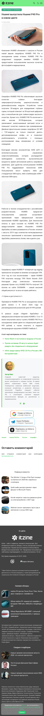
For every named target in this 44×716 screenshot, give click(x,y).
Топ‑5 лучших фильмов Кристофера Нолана (24, 664)
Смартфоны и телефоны (12, 9)
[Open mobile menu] (41, 3)
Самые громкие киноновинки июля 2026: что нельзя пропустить (26, 674)
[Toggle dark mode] (38, 3)
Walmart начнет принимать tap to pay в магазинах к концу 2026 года (25, 509)
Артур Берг (9, 374)
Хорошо (22, 712)
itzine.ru (24, 705)
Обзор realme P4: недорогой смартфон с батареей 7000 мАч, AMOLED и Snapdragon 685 (26, 603)
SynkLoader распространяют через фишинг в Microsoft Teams (24, 488)
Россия (24, 437)
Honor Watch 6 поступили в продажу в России (23, 339)
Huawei (4, 437)
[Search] (34, 3)
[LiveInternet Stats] (17, 561)
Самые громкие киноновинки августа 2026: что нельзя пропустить (25, 654)
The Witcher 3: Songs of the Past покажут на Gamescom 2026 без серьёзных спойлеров (26, 479)
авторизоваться (7, 456)
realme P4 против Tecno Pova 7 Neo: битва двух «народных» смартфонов (26, 592)
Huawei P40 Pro (14, 437)
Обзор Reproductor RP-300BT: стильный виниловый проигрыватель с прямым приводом (25, 613)
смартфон (33, 437)
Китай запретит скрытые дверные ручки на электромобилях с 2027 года (26, 499)
